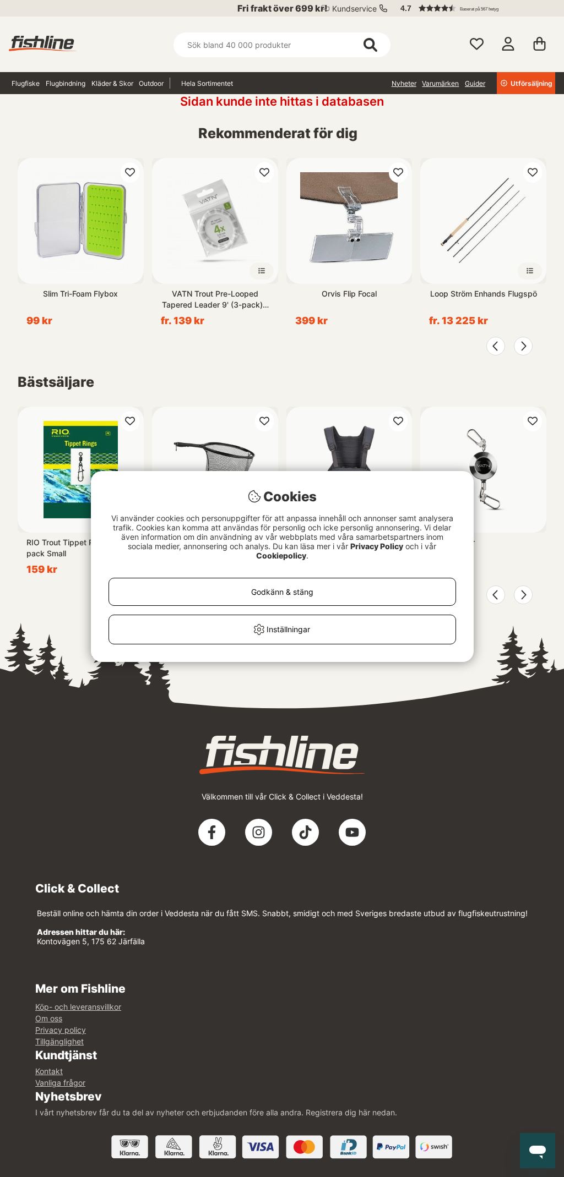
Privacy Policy (376, 546)
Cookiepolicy (281, 555)
